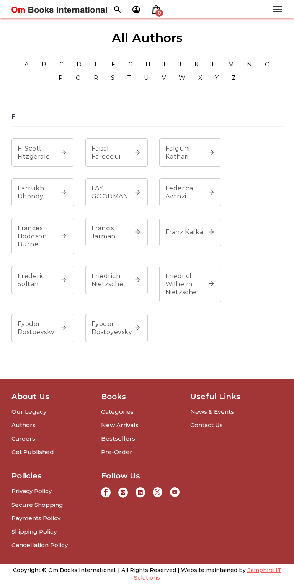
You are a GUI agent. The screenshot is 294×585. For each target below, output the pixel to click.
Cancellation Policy (39, 545)
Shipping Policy (34, 531)
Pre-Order (116, 452)
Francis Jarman (103, 232)
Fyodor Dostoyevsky (111, 328)
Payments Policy (35, 518)
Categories (117, 411)
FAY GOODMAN (109, 192)
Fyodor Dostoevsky (36, 328)
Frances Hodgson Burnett (32, 236)
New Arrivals (120, 425)
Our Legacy (28, 411)
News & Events (212, 411)
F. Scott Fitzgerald (34, 152)
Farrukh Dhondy (31, 192)
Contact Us (206, 425)
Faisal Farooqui (106, 152)
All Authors (147, 37)
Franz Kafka (184, 232)
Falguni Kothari (177, 152)
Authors (23, 425)
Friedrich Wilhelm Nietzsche (181, 284)
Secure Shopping (37, 504)
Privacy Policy (31, 491)
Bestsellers (118, 438)
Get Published (32, 452)
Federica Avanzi (179, 192)
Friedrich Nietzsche (107, 280)
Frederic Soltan (31, 280)
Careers (23, 438)
